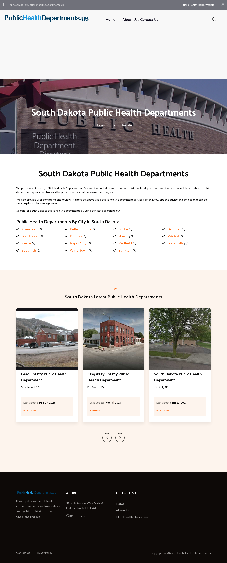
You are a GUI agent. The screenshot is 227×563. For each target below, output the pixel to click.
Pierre (26, 243)
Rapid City (78, 243)
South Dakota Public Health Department (178, 377)
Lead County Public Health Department (44, 377)
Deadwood (29, 236)
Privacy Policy (44, 552)
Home (110, 19)
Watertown (79, 250)
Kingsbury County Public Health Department (108, 377)
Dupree (76, 236)
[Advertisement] (113, 53)
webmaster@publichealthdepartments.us (38, 5)
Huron (123, 236)
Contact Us (75, 515)
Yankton (125, 250)
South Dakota (121, 125)
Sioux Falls (175, 243)
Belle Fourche (81, 229)
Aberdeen (29, 229)
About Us (123, 510)
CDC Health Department (134, 517)
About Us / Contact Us (140, 19)
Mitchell (173, 236)
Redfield (125, 243)
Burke (123, 229)
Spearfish (28, 250)
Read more (29, 410)
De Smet (174, 229)
